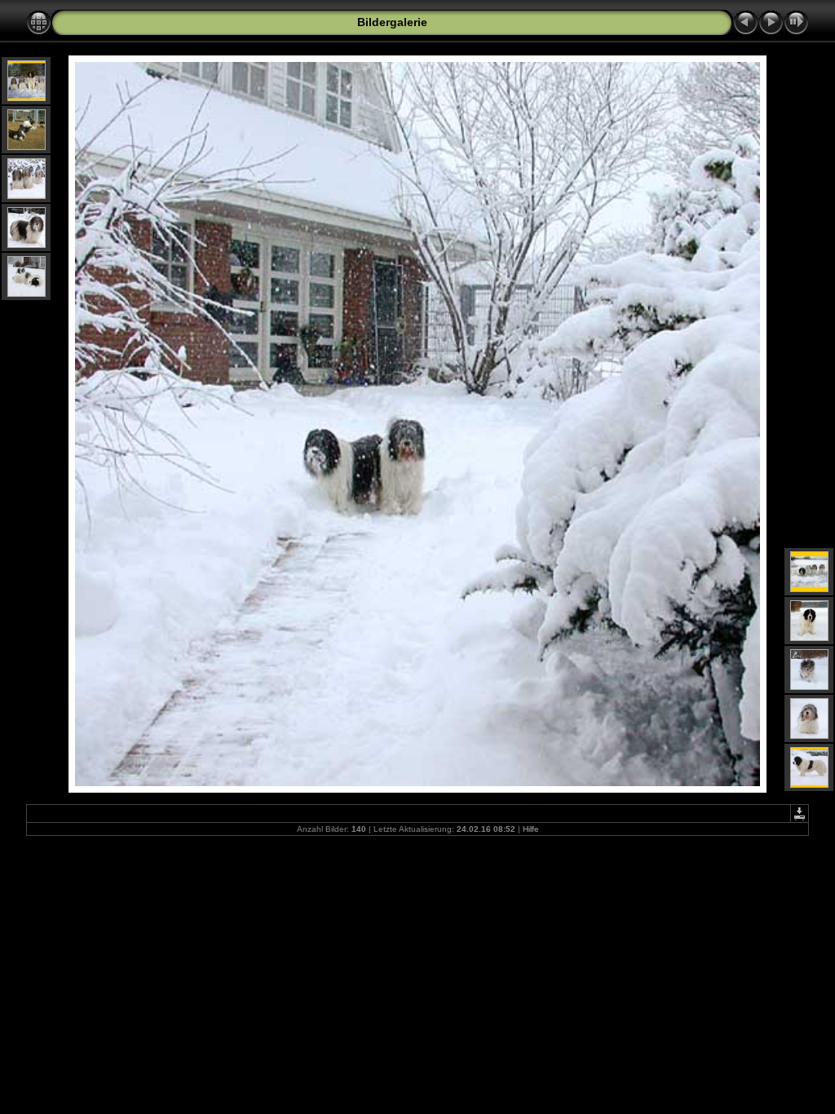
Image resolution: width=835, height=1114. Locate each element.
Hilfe (531, 828)
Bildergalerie (392, 22)
